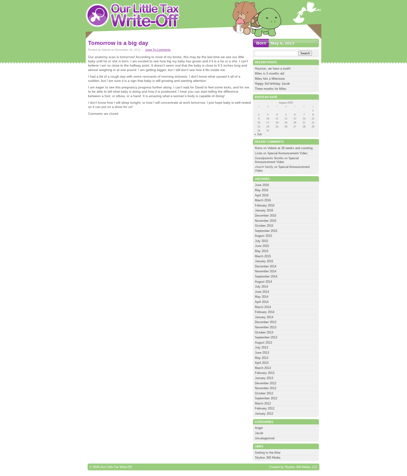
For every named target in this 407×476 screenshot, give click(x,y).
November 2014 (265, 271)
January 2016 (264, 210)
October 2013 (264, 332)
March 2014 (263, 307)
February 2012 (264, 408)
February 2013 (264, 373)
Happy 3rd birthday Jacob (272, 83)
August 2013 (263, 342)
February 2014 (264, 312)
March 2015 (263, 256)
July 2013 (261, 347)
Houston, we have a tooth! (273, 68)
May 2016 (261, 190)
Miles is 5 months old (269, 73)
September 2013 (266, 337)
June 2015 (262, 246)
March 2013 (263, 368)
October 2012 (264, 393)
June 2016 (262, 185)
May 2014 (261, 296)
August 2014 (263, 281)
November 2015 (265, 220)
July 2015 (261, 241)
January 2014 (264, 317)
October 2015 (264, 225)
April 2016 (262, 195)
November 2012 (265, 388)
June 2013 (262, 352)
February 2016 (264, 205)
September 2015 (266, 231)
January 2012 (264, 413)
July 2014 (261, 286)
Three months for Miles (270, 89)
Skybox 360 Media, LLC (301, 467)
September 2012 (266, 398)
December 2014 (265, 266)
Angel (259, 428)
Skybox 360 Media (267, 457)
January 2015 (264, 261)
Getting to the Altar (268, 452)
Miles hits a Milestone (270, 78)
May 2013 (261, 358)
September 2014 (266, 276)
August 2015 (263, 236)
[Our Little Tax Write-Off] (133, 15)
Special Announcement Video (287, 153)
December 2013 (265, 322)
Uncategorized (264, 438)
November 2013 (265, 327)
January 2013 (264, 378)
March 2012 (263, 403)
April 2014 (262, 302)
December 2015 (265, 215)
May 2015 (261, 251)
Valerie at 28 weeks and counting (290, 148)
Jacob (259, 433)
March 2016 (263, 200)
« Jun (258, 134)
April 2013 (262, 363)
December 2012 (265, 383)
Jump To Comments (158, 50)
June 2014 (262, 292)
